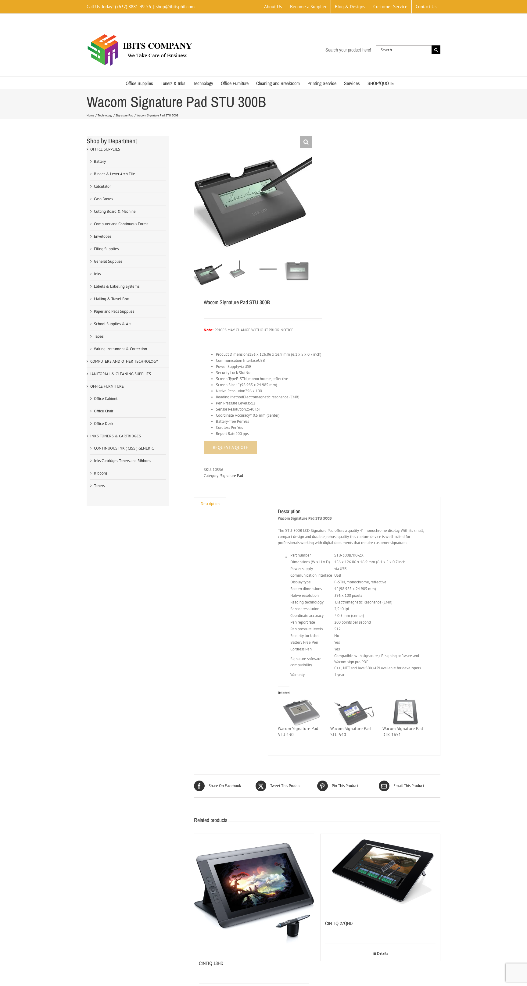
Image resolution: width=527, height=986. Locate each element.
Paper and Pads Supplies (114, 311)
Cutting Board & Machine (115, 211)
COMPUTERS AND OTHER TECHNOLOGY (124, 361)
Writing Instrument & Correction (120, 348)
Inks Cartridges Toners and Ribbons (122, 460)
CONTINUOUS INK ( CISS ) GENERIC (124, 448)
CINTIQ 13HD (211, 963)
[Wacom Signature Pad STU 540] (353, 712)
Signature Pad (231, 475)
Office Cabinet (105, 398)
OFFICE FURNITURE (107, 386)
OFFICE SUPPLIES (105, 149)
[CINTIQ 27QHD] (380, 874)
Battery (100, 161)
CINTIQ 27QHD (339, 923)
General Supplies (108, 261)
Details (382, 953)
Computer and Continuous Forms (121, 223)
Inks (97, 273)
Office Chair (103, 411)
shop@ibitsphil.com (175, 6)
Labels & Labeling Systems (116, 286)
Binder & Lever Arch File (114, 173)
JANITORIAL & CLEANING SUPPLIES (120, 373)
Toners (99, 485)
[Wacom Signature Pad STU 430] (301, 712)
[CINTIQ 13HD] (254, 893)
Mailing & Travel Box (111, 298)
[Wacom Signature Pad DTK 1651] (405, 712)
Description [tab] (210, 503)
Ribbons (100, 473)
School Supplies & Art (112, 323)
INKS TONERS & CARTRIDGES (115, 436)
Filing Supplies (106, 248)
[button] (306, 142)
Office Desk (103, 423)
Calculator (102, 186)
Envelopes (102, 236)
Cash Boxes (103, 198)
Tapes (98, 336)
